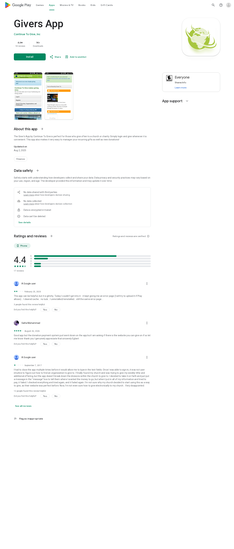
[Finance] (20, 159)
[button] (28, 96)
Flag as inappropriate (28, 418)
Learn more (29, 195)
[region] (77, 44)
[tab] (39, 5)
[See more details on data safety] (24, 222)
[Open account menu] (228, 5)
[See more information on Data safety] (37, 170)
